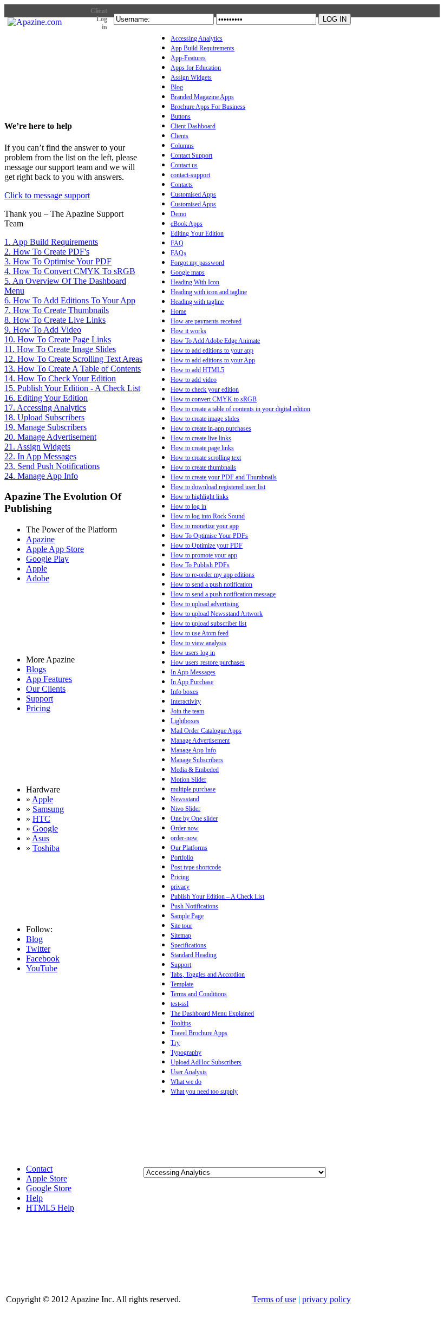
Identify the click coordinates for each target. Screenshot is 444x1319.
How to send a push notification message (223, 594)
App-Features (188, 58)
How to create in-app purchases (211, 428)
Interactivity (186, 701)
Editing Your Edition (197, 233)
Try (175, 1043)
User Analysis (189, 1072)
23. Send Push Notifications (52, 466)
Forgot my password (197, 263)
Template (182, 984)
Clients (179, 136)
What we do (186, 1082)
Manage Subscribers (197, 760)
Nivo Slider (185, 809)
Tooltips (181, 1023)
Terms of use (274, 1299)
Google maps (188, 272)
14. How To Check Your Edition (60, 378)
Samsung (48, 809)
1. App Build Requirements (51, 241)
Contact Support (191, 155)
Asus (40, 838)
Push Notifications (194, 906)
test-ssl (179, 1004)
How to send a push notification (211, 584)
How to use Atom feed (199, 633)
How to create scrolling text (206, 458)
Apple (36, 568)
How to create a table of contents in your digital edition (240, 409)
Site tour (181, 926)
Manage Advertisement (200, 740)
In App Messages (193, 672)
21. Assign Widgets (37, 446)
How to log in (188, 506)
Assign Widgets (191, 77)
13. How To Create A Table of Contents (72, 368)
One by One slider (194, 818)
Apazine (40, 539)
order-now (184, 838)
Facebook (43, 958)
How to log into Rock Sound (208, 516)
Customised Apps (193, 194)
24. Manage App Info (41, 475)
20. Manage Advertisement (50, 436)
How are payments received (206, 321)
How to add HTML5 (197, 370)
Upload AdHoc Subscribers (206, 1062)
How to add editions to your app (212, 350)
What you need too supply (204, 1091)
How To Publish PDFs (200, 565)
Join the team (187, 711)
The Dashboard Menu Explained (212, 1013)
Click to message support (47, 195)
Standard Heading (194, 955)
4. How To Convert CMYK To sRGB (69, 271)
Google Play (47, 558)
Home (178, 311)
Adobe (37, 578)
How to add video (194, 380)
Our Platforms (189, 848)
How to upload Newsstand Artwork (217, 614)
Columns (182, 146)
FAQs (178, 253)
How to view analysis (198, 643)
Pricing (180, 877)
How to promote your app (204, 555)
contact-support (190, 175)
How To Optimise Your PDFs (209, 536)
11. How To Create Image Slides (60, 349)
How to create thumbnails (203, 467)
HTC (41, 818)
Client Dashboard (193, 126)
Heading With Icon (195, 282)
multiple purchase (193, 789)
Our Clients (46, 688)
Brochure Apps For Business (208, 107)
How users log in (193, 653)
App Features (49, 679)
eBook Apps (187, 224)
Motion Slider (188, 779)
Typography (186, 1052)
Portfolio (182, 857)
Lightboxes (185, 721)
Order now (185, 828)
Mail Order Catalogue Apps (206, 731)
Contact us (184, 165)
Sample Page (187, 916)
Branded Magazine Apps (202, 97)
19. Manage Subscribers (45, 427)
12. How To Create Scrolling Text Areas (73, 358)
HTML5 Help (50, 1207)
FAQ (177, 243)
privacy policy (326, 1299)
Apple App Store (55, 549)
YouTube (41, 968)
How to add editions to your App (213, 360)
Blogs (36, 669)
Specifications (188, 945)
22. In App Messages (40, 456)
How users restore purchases (208, 662)
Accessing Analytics (197, 38)
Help (34, 1198)
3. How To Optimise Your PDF (58, 261)
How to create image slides (205, 419)
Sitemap (181, 935)
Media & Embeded (195, 770)
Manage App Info (193, 750)
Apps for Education (196, 68)
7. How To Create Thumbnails (56, 310)
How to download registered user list (218, 487)
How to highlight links (199, 497)
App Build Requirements (202, 48)
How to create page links (202, 448)
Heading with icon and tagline (209, 292)
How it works (188, 331)
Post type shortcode (196, 867)
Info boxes (184, 692)
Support (181, 965)
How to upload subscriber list (208, 623)
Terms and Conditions (199, 994)
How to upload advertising (205, 604)
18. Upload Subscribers (44, 417)
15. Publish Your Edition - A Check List (72, 388)
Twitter (38, 948)
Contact (39, 1168)
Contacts (182, 185)
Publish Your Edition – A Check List (217, 896)
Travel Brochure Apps (199, 1033)
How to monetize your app (205, 526)
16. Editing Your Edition (46, 397)
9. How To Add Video (42, 329)
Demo (178, 214)
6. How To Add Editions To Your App (69, 300)
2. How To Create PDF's (46, 251)
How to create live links (201, 438)
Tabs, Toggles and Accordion (208, 974)
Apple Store (46, 1178)
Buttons (181, 116)
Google (45, 828)
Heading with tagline (197, 302)
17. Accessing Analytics (45, 407)
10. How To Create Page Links (57, 339)
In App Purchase (192, 682)
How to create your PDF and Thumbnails (224, 477)
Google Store (48, 1188)
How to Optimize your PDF (207, 545)
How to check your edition (205, 389)
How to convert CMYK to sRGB (214, 399)
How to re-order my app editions (212, 575)
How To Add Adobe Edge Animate (215, 341)
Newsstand (185, 799)
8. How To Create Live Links (55, 319)
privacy (180, 887)
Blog (177, 87)
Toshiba (46, 848)
